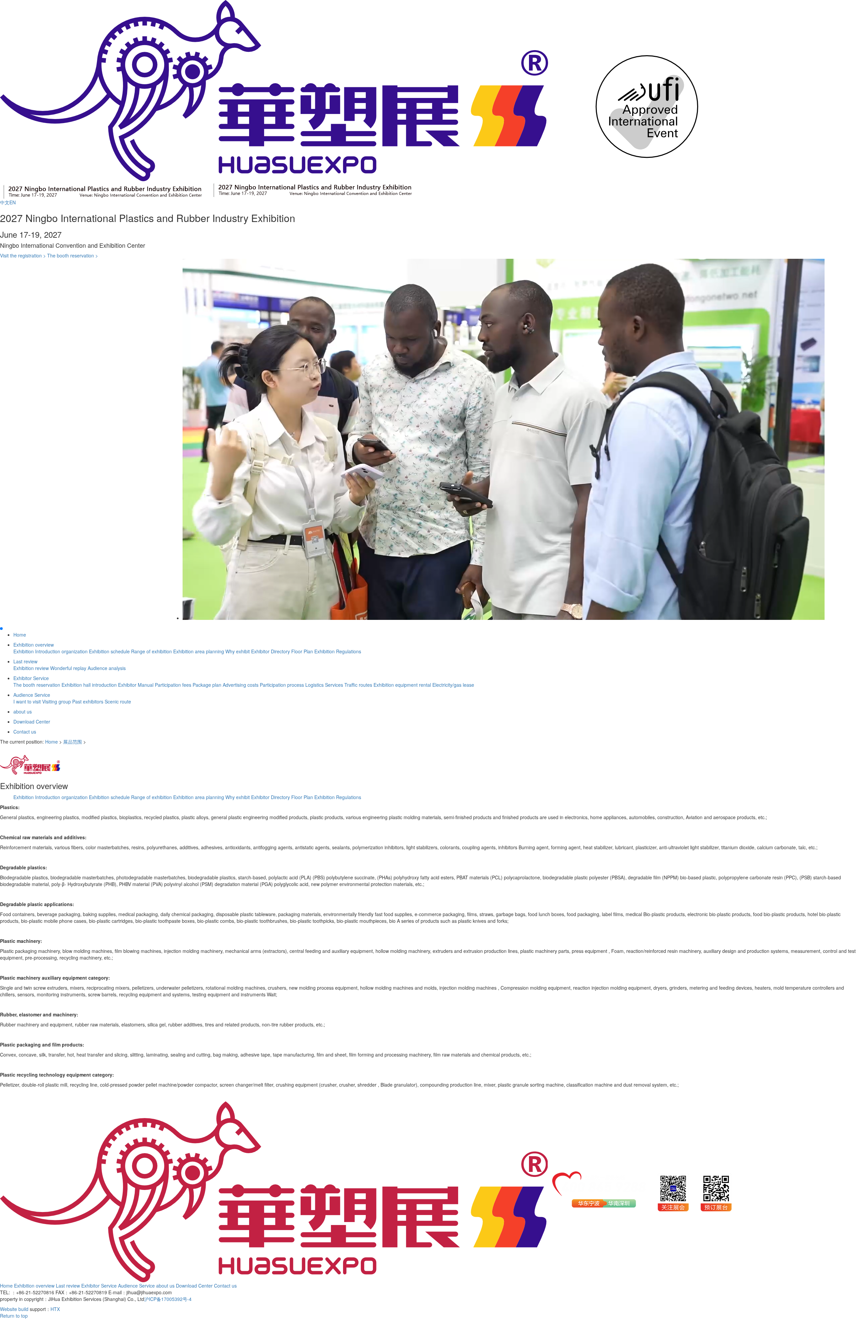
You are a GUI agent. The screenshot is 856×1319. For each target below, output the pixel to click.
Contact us (24, 731)
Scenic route (118, 701)
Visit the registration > (23, 255)
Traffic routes (358, 684)
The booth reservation (37, 684)
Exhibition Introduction (37, 651)
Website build (14, 1309)
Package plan (208, 684)
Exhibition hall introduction (90, 684)
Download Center (31, 721)
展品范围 (72, 741)
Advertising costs (241, 684)
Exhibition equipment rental (402, 684)
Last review (25, 661)
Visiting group (57, 701)
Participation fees (174, 684)
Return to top (14, 1315)
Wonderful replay (69, 668)
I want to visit (27, 701)
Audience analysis (107, 668)
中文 (4, 202)
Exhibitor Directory (271, 651)
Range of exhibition (152, 651)
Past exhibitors (88, 701)
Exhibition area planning (199, 651)
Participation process (282, 684)
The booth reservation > (72, 255)
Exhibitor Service (31, 678)
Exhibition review (31, 668)
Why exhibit (238, 651)
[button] (1, 628)
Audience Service (31, 694)
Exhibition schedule (110, 651)
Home (19, 634)
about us (22, 711)
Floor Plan (302, 651)
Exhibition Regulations (337, 651)
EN (12, 202)
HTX (55, 1309)
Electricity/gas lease (453, 684)
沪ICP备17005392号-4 (168, 1299)
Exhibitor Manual (136, 684)
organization (75, 651)
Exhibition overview (33, 644)
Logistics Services (324, 684)
